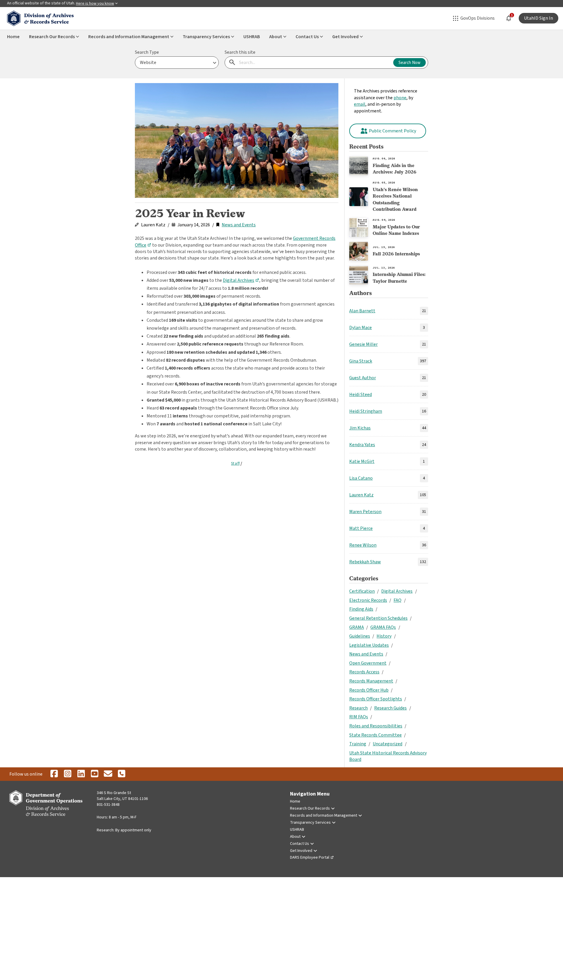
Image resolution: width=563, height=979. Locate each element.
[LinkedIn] (81, 774)
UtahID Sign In (538, 18)
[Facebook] (54, 774)
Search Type (147, 52)
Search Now (409, 63)
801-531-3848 (108, 805)
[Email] (108, 774)
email (359, 104)
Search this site (240, 52)
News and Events (239, 225)
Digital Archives (238, 280)
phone (400, 98)
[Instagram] (67, 774)
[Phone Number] (121, 774)
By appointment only (133, 830)
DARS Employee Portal (309, 857)
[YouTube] (94, 774)
